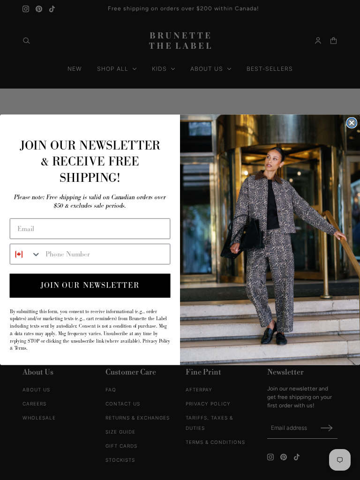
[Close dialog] (351, 123)
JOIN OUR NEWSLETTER (90, 286)
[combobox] (25, 254)
